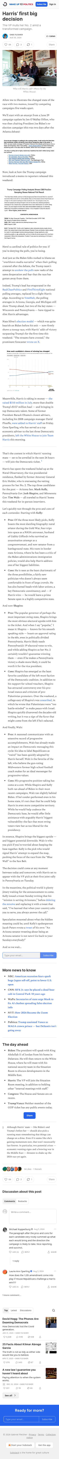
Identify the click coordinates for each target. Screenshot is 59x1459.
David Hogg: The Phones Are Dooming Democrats (20, 1320)
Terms (41, 1434)
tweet (29, 928)
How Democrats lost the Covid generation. (18, 1328)
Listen (52, 36)
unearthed (46, 700)
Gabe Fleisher (16, 35)
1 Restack (37, 1169)
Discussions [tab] (25, 1310)
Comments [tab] (9, 1201)
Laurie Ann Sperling (19, 1271)
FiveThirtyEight (36, 290)
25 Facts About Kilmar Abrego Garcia (21, 1346)
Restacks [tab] (22, 1201)
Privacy (32, 1434)
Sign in (52, 4)
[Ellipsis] (55, 1229)
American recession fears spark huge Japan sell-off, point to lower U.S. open (30, 980)
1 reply (16, 1261)
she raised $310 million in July (27, 401)
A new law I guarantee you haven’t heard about (19, 1371)
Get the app (44, 1445)
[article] (29, 1328)
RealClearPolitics (12, 290)
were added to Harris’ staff (27, 423)
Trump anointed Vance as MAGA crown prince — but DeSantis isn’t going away (32, 1026)
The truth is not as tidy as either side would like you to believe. (21, 1353)
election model (25, 321)
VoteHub (29, 298)
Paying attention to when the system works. (21, 1379)
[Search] (54, 1310)
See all (8, 1395)
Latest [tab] (14, 1310)
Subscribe (41, 4)
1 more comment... (11, 1295)
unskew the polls (24, 270)
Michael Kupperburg (19, 1229)
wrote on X (33, 342)
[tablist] (15, 1201)
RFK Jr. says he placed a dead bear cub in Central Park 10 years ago (31, 992)
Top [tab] (6, 1310)
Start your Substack (21, 1445)
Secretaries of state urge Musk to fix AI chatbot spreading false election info (30, 1003)
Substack (14, 1452)
